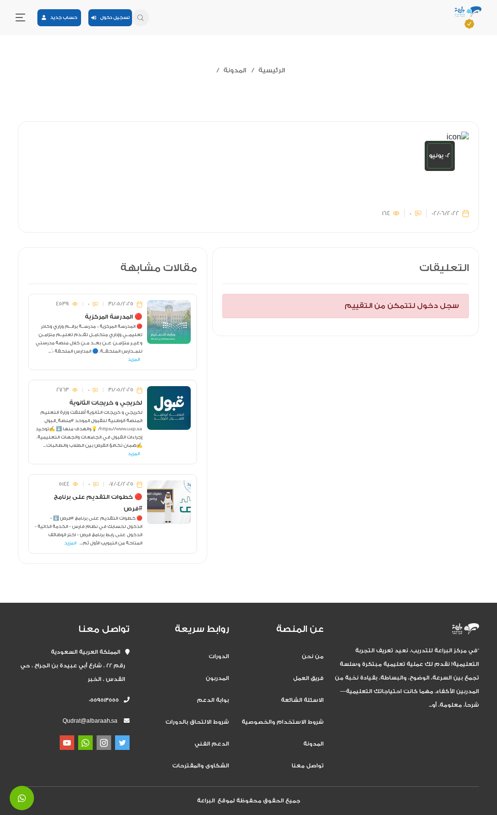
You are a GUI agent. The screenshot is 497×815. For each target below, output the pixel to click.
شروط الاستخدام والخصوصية (283, 722)
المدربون (217, 678)
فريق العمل (308, 678)
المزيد (134, 359)
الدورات (219, 656)
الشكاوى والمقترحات (200, 766)
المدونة (234, 70)
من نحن (313, 656)
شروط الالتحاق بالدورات (197, 722)
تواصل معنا (308, 766)
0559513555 (106, 700)
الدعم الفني (212, 744)
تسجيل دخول (113, 17)
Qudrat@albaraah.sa (90, 721)
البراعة (206, 801)
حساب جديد (61, 17)
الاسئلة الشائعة (302, 700)
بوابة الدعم (213, 700)
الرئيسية (271, 70)
